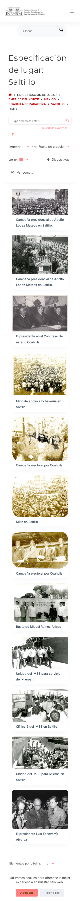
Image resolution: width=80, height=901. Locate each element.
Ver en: (13, 160)
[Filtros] (13, 134)
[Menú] (72, 11)
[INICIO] (10, 95)
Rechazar (52, 892)
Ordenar (14, 147)
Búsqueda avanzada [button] (55, 128)
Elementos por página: (25, 863)
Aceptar (26, 892)
